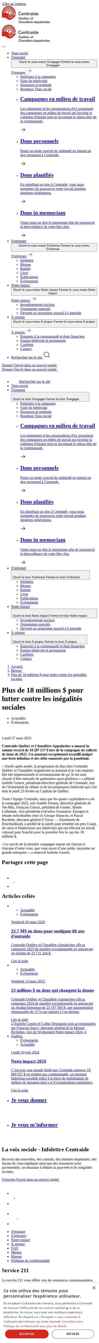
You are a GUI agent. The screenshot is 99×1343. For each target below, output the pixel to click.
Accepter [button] (26, 1334)
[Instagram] (15, 1224)
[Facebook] (15, 1193)
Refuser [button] (73, 1334)
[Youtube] (15, 1214)
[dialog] (49, 1313)
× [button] (94, 1288)
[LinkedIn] (15, 1203)
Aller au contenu (14, 4)
